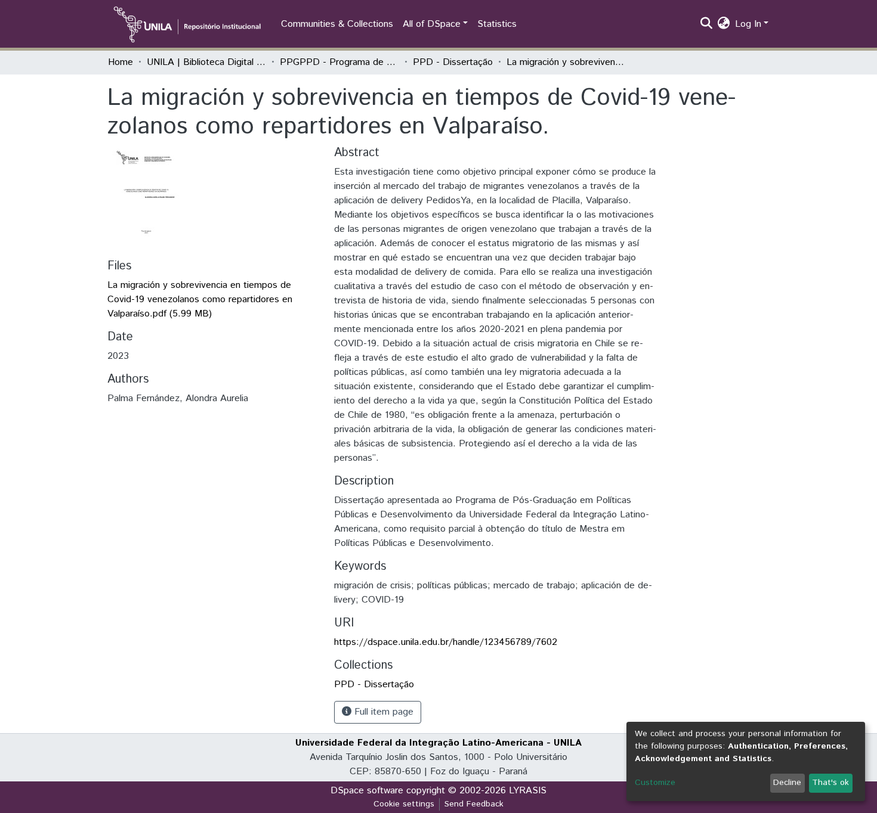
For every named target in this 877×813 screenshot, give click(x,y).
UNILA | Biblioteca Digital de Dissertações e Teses (206, 62)
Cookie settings (403, 804)
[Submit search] (706, 24)
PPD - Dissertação (453, 62)
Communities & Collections (337, 24)
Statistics (497, 24)
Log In (748, 24)
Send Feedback (474, 804)
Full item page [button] (382, 712)
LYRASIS (527, 791)
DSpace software (367, 791)
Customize (655, 783)
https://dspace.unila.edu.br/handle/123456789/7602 (445, 642)
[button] (724, 24)
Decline (787, 783)
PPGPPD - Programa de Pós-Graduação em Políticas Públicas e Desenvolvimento (339, 62)
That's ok (830, 783)
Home (120, 62)
